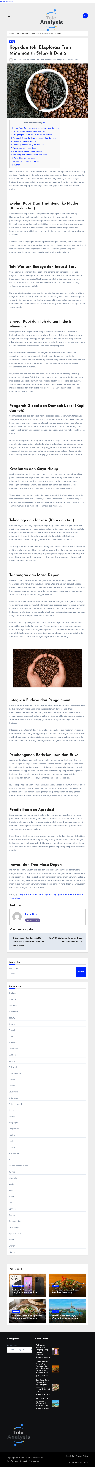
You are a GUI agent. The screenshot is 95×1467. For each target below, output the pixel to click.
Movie (11, 1184)
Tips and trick (15, 1233)
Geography (14, 1123)
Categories (12, 1345)
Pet (10, 1203)
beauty (12, 1018)
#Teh (77, 60)
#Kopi (59, 60)
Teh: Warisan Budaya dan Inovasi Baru (28, 131)
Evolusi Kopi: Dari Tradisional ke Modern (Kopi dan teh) (35, 128)
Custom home (15, 1073)
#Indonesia (51, 60)
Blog (12, 42)
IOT (10, 1160)
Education (13, 1092)
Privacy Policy (82, 1456)
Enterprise (13, 1098)
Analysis (12, 993)
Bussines (13, 1042)
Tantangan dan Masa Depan (24, 148)
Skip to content (6, 1)
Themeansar (34, 1461)
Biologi (12, 1030)
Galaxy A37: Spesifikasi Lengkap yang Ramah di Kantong (24, 1292)
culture (12, 1061)
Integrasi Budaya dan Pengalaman (27, 151)
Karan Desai (21, 60)
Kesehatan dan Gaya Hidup (24, 141)
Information (14, 1153)
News (11, 1190)
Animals (12, 999)
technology (14, 1227)
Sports (12, 1215)
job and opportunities (18, 1166)
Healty (12, 1141)
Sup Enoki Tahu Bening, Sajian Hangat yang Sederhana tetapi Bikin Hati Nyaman (27, 1318)
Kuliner (12, 1172)
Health (12, 1135)
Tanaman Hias (15, 1221)
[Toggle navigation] (9, 15)
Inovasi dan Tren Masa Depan (25, 161)
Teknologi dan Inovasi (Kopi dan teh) (27, 145)
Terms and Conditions (78, 1462)
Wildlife (12, 1252)
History (12, 1147)
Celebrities (13, 1049)
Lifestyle (13, 1178)
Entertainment (15, 1104)
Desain (12, 1079)
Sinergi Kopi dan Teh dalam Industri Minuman (31, 135)
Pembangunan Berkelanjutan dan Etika (29, 155)
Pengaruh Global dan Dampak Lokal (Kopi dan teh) (33, 138)
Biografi (12, 1024)
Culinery (12, 1055)
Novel (11, 1196)
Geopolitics (14, 1129)
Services (12, 1209)
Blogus (23, 1461)
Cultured (13, 1067)
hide (43, 123)
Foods (11, 1110)
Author (15, 165)
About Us (70, 1456)
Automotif (13, 1012)
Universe (13, 1246)
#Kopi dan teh (68, 60)
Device (12, 1086)
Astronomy (14, 1005)
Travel (11, 1240)
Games (12, 1116)
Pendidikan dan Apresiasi (23, 158)
